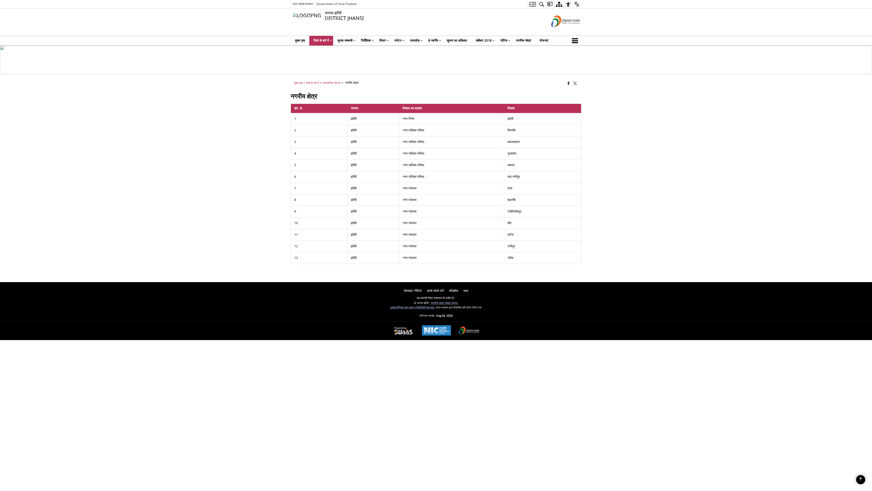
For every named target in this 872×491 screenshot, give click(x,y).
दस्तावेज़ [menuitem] (415, 40)
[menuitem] (532, 4)
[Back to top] (860, 479)
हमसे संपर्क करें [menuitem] (435, 290)
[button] (575, 40)
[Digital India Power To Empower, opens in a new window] (469, 331)
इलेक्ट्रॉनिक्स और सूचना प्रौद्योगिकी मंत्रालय (412, 308)
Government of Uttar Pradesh (336, 4)
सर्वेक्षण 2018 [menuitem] (484, 40)
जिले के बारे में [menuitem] (321, 40)
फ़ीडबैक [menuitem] (453, 290)
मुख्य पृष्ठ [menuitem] (300, 40)
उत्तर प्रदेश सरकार (302, 4)
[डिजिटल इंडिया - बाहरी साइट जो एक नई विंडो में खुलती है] (560, 31)
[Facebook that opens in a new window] (568, 84)
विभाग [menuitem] (382, 40)
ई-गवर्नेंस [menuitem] (433, 40)
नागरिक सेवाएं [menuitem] (523, 40)
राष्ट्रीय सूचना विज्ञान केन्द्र (444, 303)
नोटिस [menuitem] (503, 40)
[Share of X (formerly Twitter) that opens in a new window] (575, 84)
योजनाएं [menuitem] (544, 40)
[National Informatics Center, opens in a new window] (436, 331)
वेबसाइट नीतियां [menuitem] (413, 290)
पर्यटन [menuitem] (397, 40)
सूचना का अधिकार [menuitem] (457, 40)
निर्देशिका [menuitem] (366, 40)
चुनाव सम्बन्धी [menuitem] (344, 40)
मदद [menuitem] (465, 290)
